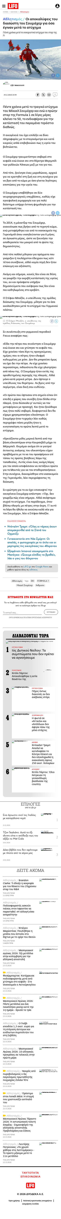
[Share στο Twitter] (58, 213)
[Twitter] (58, 75)
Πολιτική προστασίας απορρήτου (37, 1201)
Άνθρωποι (40, 585)
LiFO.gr (27, 566)
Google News (42, 566)
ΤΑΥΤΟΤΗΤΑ (30, 1172)
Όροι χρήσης (14, 1201)
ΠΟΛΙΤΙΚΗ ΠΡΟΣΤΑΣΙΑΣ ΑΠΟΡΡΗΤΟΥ (37, 617)
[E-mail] (49, 94)
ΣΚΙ (32, 581)
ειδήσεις (33, 569)
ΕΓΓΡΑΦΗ (51, 612)
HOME (5, 12)
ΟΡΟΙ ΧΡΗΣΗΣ (14, 617)
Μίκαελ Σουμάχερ (25, 585)
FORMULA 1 (43, 581)
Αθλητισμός (24, 12)
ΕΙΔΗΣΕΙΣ (14, 12)
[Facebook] (53, 75)
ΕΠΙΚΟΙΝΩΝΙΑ (31, 1176)
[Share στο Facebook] (53, 213)
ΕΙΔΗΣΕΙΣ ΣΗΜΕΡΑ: (16, 521)
